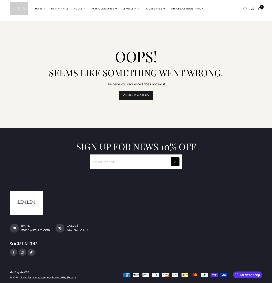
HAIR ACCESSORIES (102, 8)
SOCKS (78, 8)
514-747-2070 (77, 230)
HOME (38, 8)
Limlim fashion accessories (36, 277)
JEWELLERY (129, 8)
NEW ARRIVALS (59, 8)
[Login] (253, 8)
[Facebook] (13, 252)
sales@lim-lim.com (35, 230)
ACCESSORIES (153, 8)
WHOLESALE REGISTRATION (187, 8)
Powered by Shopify (64, 277)
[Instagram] (22, 252)
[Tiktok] (31, 252)
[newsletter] (175, 161)
